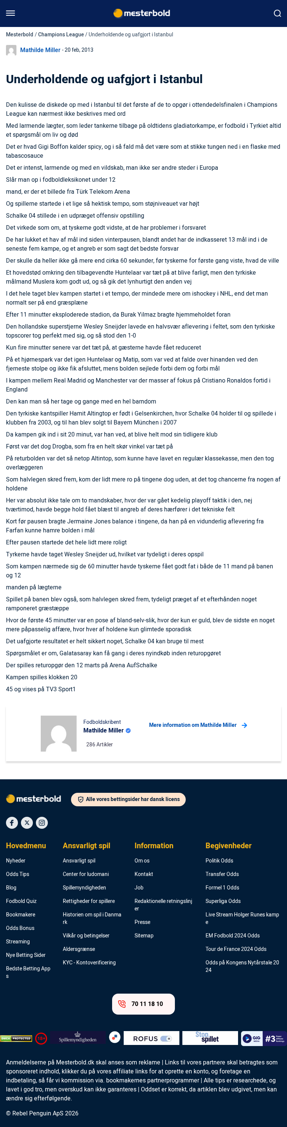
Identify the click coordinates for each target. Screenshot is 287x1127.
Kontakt (144, 874)
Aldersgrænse (79, 949)
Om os (142, 861)
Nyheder (15, 861)
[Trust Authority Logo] (78, 1038)
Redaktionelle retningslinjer (163, 905)
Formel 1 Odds (222, 888)
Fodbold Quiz (21, 901)
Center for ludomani (86, 874)
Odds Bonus (20, 928)
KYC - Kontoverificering (89, 963)
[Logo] (38, 800)
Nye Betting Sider (26, 955)
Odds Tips (17, 874)
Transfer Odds (222, 874)
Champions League (61, 35)
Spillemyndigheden (84, 888)
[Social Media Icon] (12, 823)
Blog (11, 888)
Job (139, 888)
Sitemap (144, 936)
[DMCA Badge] (16, 1038)
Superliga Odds (223, 901)
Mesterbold (19, 35)
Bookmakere (20, 915)
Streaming (18, 942)
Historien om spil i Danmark (92, 918)
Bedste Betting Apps (28, 972)
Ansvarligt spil (86, 846)
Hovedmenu (26, 846)
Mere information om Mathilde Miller (193, 725)
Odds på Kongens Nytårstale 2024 (242, 966)
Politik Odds (219, 861)
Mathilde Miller (40, 50)
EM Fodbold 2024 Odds (233, 936)
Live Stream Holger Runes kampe (242, 918)
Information (154, 846)
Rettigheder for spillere (89, 901)
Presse (142, 922)
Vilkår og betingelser (86, 936)
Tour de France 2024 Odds (236, 949)
